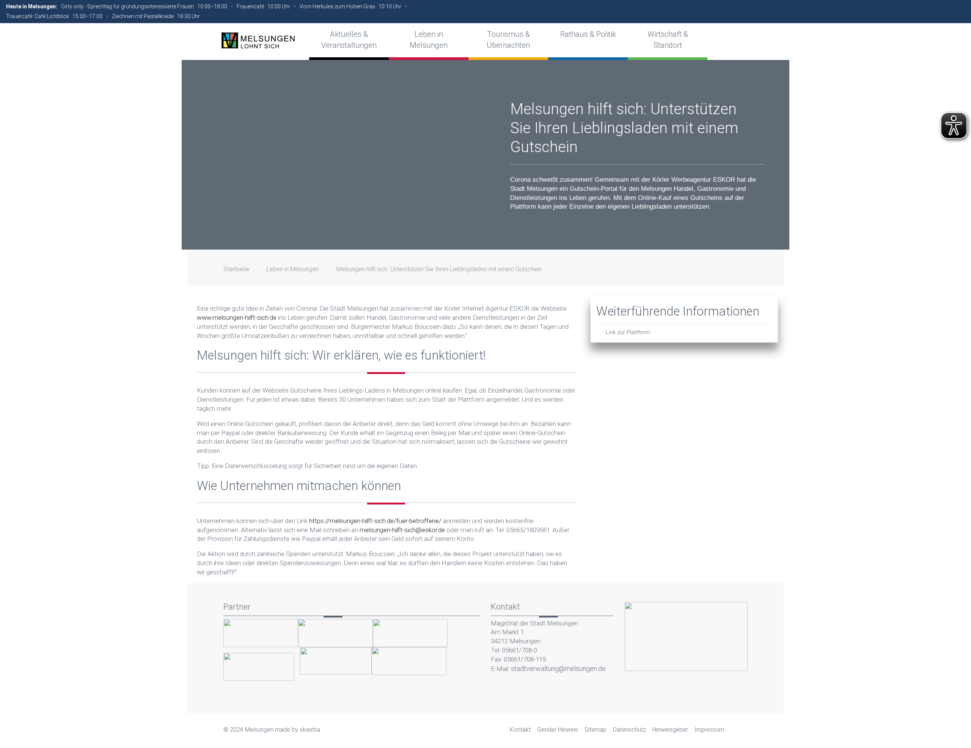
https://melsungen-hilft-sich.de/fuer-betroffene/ (375, 521)
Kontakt (520, 729)
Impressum (709, 729)
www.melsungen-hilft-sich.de (237, 317)
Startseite (236, 269)
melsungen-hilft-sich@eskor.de (402, 530)
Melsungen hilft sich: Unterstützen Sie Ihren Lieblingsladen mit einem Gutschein (439, 269)
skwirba (310, 729)
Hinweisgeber (670, 729)
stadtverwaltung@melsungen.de (558, 669)
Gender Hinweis (557, 729)
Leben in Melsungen (293, 269)
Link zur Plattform (628, 332)
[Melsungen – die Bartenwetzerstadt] (258, 40)
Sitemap (595, 729)
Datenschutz (629, 729)
